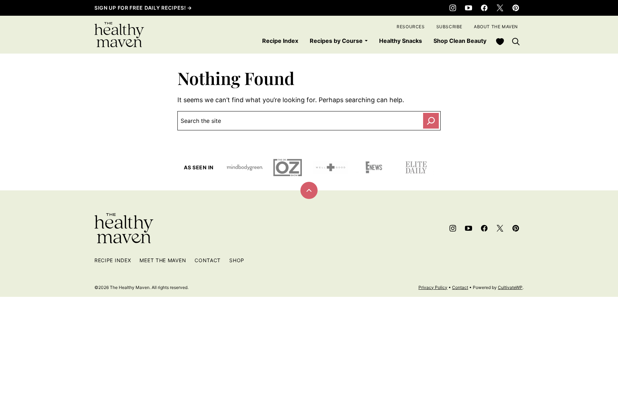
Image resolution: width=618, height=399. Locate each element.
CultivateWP (510, 287)
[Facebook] (484, 8)
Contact (208, 260)
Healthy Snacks (400, 40)
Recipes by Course (336, 40)
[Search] (516, 41)
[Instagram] (453, 8)
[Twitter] (500, 8)
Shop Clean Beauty (459, 40)
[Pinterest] (516, 8)
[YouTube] (468, 8)
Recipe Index (280, 40)
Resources (411, 26)
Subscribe (449, 26)
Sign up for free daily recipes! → (143, 8)
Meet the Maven (162, 260)
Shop (236, 260)
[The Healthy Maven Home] (119, 34)
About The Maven (496, 26)
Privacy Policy (432, 287)
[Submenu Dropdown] (366, 41)
